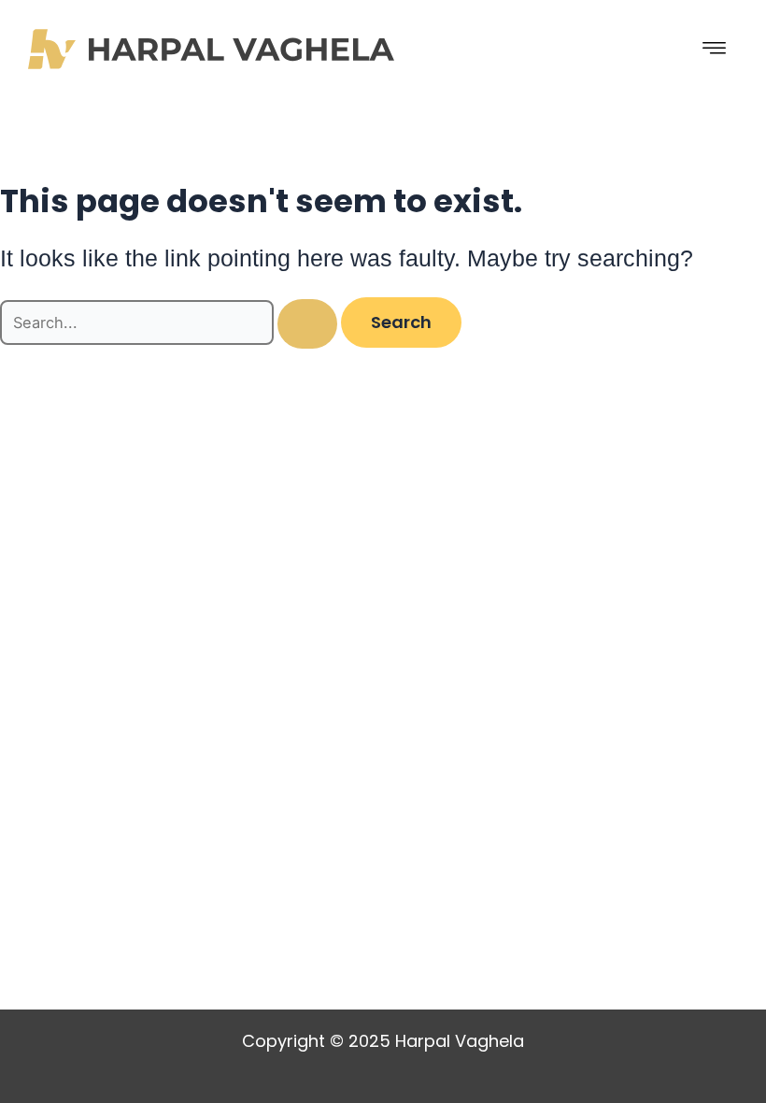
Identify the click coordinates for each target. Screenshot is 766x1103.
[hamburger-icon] (714, 49)
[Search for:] (170, 323)
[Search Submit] (307, 324)
